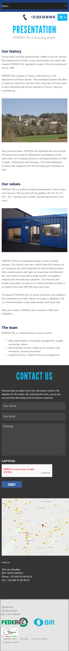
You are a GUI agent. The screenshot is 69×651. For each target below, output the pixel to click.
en (61, 17)
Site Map (24, 639)
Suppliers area (10, 639)
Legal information (39, 639)
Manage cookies (10, 642)
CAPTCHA (8, 461)
